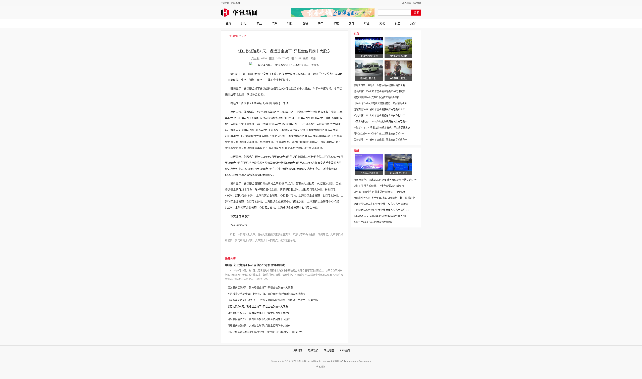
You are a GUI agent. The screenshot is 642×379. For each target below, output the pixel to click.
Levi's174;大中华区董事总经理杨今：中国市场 (379, 191)
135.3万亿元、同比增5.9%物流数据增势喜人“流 (380, 215)
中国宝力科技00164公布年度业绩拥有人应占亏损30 (380, 121)
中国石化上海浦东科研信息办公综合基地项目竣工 (256, 265)
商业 (259, 23)
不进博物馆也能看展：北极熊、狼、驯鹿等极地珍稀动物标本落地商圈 (266, 293)
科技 (290, 23)
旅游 (413, 23)
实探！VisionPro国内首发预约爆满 (373, 221)
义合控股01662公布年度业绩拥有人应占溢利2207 (379, 115)
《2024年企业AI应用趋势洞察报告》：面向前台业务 (380, 103)
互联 (305, 23)
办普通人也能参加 (369, 173)
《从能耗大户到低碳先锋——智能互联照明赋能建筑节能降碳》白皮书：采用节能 (273, 300)
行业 (366, 23)
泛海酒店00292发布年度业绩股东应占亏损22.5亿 (379, 109)
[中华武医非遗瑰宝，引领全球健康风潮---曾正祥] (398, 68)
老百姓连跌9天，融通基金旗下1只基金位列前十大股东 (258, 306)
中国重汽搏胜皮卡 (369, 56)
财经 (243, 23)
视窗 (397, 23)
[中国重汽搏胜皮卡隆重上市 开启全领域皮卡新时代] (369, 45)
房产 (320, 23)
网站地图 (235, 3)
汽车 (274, 23)
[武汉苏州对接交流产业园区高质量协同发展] (398, 162)
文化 (382, 23)
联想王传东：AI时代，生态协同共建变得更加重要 (379, 85)
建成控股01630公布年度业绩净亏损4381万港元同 (379, 91)
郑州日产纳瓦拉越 (398, 56)
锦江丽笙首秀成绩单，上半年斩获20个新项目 (379, 185)
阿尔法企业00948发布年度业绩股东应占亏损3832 (379, 133)
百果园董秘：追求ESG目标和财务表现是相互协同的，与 (385, 179)
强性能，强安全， (369, 78)
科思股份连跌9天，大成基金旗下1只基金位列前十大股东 (259, 325)
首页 (228, 23)
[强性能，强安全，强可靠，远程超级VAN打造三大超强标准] (369, 68)
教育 (351, 23)
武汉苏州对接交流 (398, 173)
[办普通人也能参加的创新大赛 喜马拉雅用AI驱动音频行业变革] (369, 162)
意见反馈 (417, 3)
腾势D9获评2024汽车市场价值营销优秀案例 (376, 97)
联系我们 (313, 350)
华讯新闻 (225, 3)
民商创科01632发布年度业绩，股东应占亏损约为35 (380, 139)
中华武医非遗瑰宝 (398, 78)
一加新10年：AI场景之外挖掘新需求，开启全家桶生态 (382, 127)
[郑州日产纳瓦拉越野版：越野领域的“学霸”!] (398, 45)
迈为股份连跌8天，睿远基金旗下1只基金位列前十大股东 (259, 312)
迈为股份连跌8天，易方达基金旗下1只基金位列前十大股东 (260, 287)
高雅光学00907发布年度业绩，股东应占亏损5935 (381, 203)
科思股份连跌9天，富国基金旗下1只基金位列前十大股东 (259, 319)
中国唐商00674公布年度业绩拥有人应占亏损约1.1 (381, 209)
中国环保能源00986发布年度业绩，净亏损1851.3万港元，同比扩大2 (265, 331)
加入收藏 (406, 3)
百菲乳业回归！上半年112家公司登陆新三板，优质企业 (384, 197)
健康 (336, 23)
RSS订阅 (345, 350)
